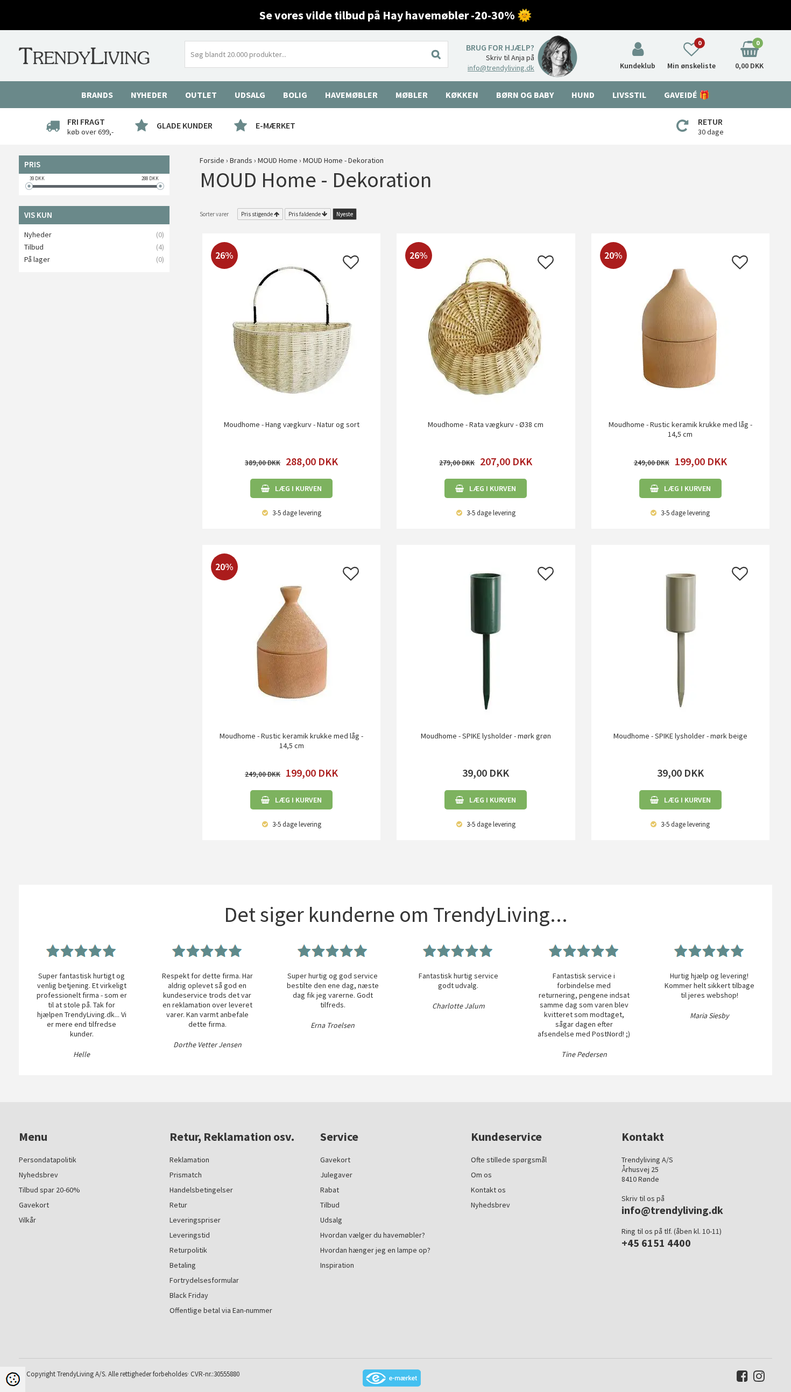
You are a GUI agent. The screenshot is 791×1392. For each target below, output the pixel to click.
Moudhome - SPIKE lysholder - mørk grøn (486, 736)
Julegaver (336, 1175)
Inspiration (337, 1265)
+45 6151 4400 (656, 1242)
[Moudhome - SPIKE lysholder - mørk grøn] (486, 638)
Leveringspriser (195, 1220)
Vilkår (27, 1220)
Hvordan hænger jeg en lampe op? (375, 1250)
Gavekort (34, 1205)
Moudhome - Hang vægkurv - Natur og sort (291, 424)
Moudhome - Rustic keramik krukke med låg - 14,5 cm (680, 429)
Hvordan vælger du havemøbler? (372, 1235)
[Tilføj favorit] (351, 265)
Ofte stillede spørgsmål (509, 1159)
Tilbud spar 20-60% (49, 1190)
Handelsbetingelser (201, 1190)
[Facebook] (739, 1378)
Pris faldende (304, 214)
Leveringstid (190, 1235)
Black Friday (189, 1295)
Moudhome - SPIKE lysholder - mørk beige (680, 736)
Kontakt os (488, 1190)
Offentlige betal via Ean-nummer (221, 1310)
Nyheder (149, 94)
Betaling (183, 1265)
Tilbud (34, 247)
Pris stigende (257, 214)
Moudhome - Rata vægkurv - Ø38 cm (485, 424)
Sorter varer (214, 214)
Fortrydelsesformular (204, 1280)
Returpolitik (188, 1250)
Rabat (329, 1190)
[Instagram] (756, 1378)
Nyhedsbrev (38, 1175)
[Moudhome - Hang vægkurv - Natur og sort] (291, 327)
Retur (178, 1205)
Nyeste (344, 214)
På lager (37, 259)
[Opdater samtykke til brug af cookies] (12, 1379)
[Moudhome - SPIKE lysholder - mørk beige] (680, 638)
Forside (212, 160)
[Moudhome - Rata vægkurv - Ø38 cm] (485, 327)
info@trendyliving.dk (501, 68)
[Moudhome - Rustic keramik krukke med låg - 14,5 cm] (680, 327)
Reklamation (189, 1159)
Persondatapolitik (47, 1159)
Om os (481, 1175)
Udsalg (331, 1220)
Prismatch (186, 1175)
